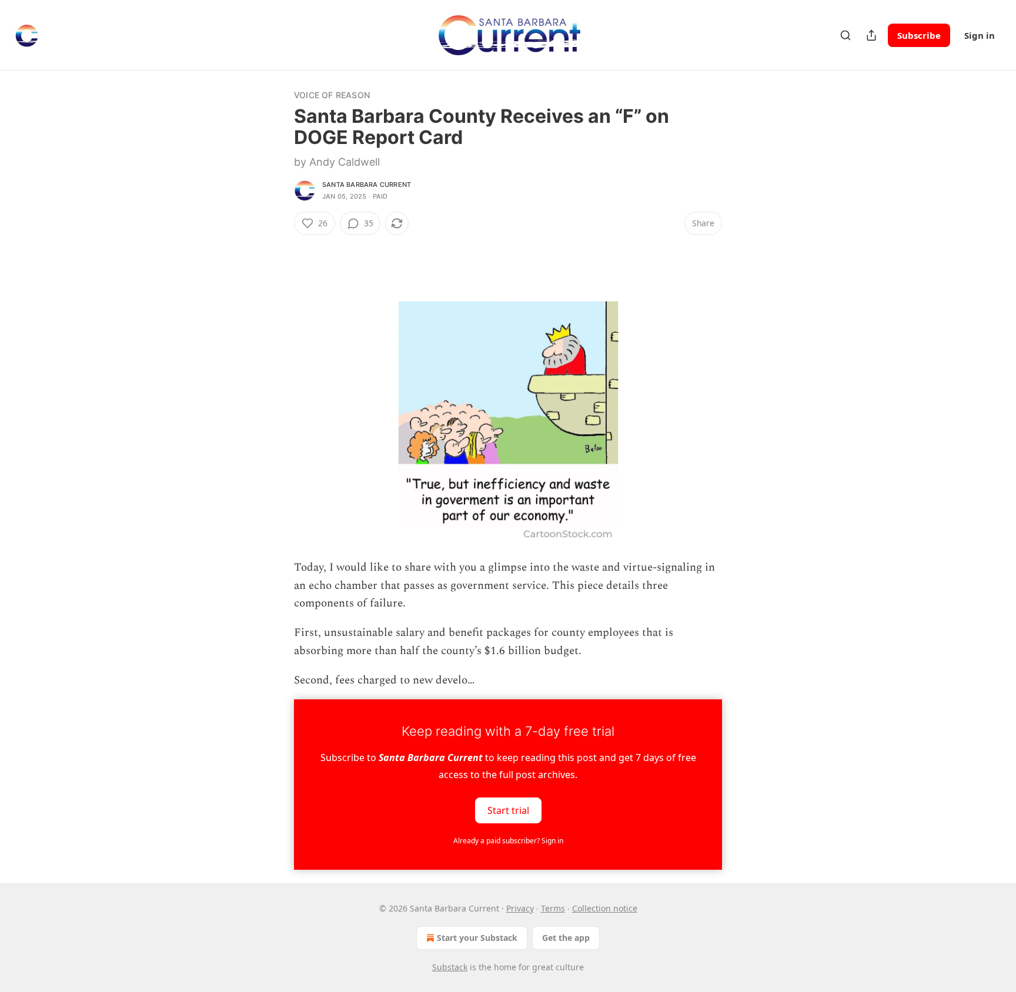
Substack (449, 967)
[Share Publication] (871, 35)
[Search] (845, 35)
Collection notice (604, 908)
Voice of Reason (332, 95)
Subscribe (919, 35)
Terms (553, 908)
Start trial (508, 809)
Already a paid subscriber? (508, 841)
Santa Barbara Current (366, 184)
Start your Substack (477, 937)
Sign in (979, 35)
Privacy (520, 908)
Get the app (566, 937)
